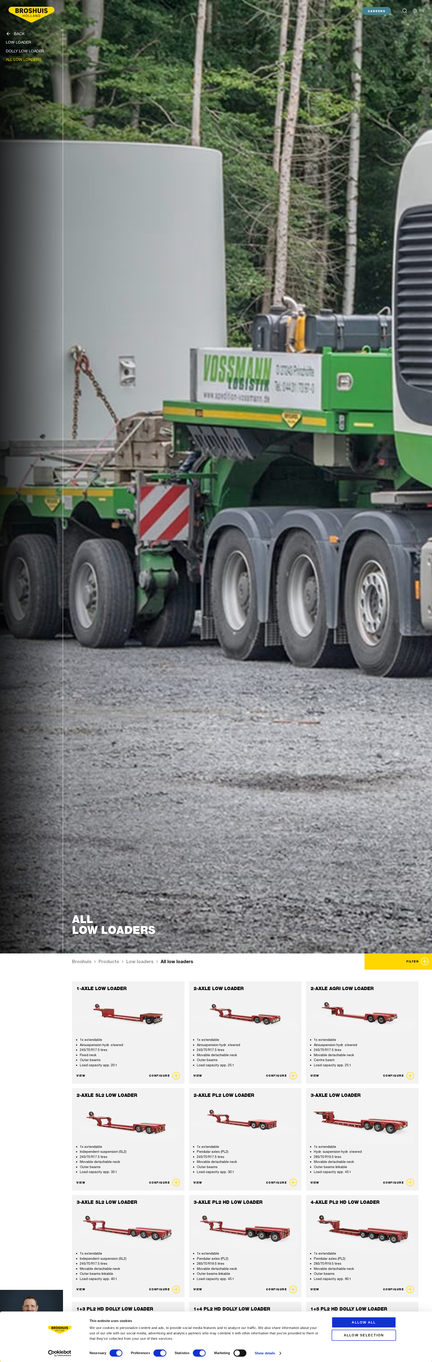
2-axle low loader (219, 988)
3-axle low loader (335, 1095)
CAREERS (376, 11)
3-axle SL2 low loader (106, 1202)
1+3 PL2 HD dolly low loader (114, 1309)
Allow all (364, 1322)
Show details (265, 1353)
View (80, 1075)
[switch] (159, 1353)
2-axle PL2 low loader (224, 1095)
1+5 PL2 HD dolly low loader (348, 1309)
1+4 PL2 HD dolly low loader (232, 1309)
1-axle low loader (101, 988)
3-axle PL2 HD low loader (228, 1202)
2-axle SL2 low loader (106, 1095)
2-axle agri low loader (342, 988)
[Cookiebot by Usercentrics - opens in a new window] (59, 1353)
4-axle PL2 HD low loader (345, 1202)
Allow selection (364, 1335)
